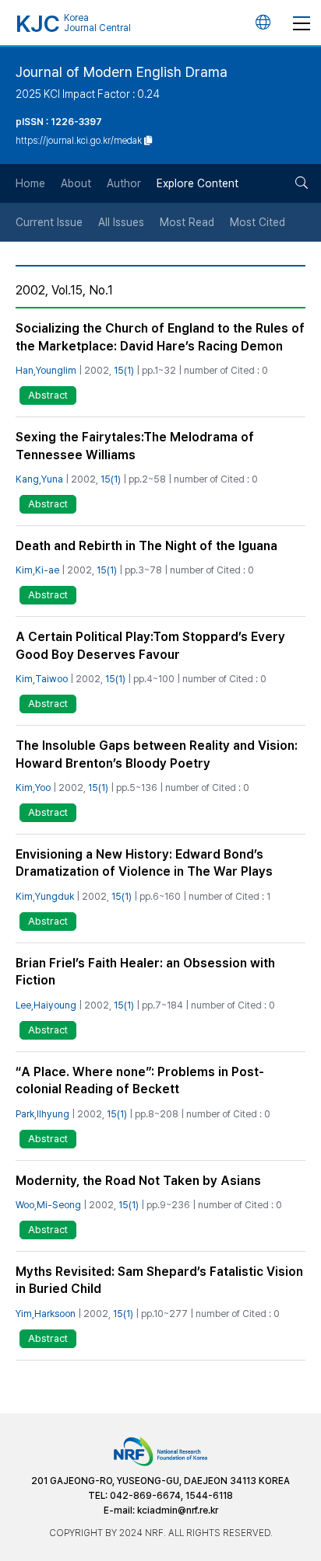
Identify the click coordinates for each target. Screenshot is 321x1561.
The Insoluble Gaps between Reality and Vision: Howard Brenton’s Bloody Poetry (157, 754)
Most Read (187, 222)
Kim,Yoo (33, 787)
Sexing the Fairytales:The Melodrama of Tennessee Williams (135, 446)
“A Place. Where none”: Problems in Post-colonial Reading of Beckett (140, 1080)
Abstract (48, 395)
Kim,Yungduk (45, 896)
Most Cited (257, 222)
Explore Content (197, 183)
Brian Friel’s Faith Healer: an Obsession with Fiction (145, 972)
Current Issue (49, 222)
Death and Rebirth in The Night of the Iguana (146, 545)
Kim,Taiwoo (42, 679)
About (76, 183)
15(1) (124, 370)
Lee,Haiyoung (46, 1005)
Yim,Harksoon (46, 1313)
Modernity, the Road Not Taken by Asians (138, 1180)
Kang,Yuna (39, 479)
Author (124, 183)
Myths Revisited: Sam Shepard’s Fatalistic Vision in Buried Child (159, 1280)
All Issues (121, 222)
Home (30, 183)
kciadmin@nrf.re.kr (177, 1510)
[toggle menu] (301, 22)
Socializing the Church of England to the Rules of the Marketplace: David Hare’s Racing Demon (160, 337)
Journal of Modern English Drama (122, 72)
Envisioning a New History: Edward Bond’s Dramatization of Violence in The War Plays (144, 863)
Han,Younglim (46, 370)
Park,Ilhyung (42, 1114)
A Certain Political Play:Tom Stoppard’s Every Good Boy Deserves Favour (150, 645)
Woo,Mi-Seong (48, 1205)
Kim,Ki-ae (37, 570)
